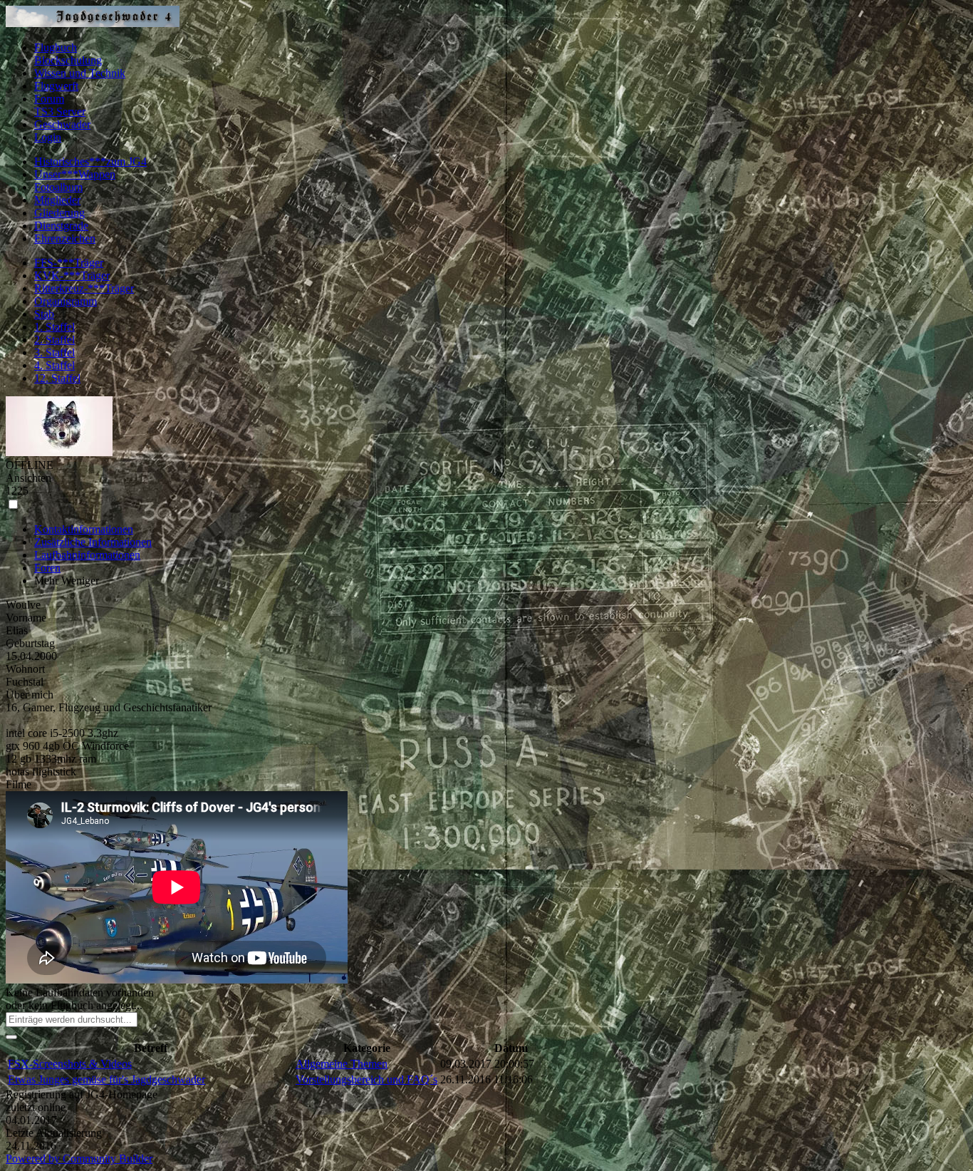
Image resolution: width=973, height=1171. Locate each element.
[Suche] (11, 1037)
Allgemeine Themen (341, 1064)
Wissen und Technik (79, 73)
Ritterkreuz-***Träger (84, 288)
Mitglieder (57, 200)
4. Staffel (54, 365)
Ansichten (28, 478)
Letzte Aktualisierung (54, 1133)
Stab (44, 314)
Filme (18, 784)
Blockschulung (68, 60)
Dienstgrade (61, 226)
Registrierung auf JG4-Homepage (81, 1094)
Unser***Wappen (74, 174)
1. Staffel (54, 327)
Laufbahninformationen (87, 555)
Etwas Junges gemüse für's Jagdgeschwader (106, 1079)
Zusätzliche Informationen (93, 542)
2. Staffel (54, 340)
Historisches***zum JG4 (90, 161)
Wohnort (25, 669)
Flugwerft (56, 86)
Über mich (29, 694)
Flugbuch (55, 47)
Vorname (26, 618)
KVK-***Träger (72, 275)
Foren (47, 568)
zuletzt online (36, 1107)
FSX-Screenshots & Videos (70, 1064)
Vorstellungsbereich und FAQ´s (366, 1079)
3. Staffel (54, 352)
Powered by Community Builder (79, 1158)
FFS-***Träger (68, 263)
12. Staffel (57, 378)
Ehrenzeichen (64, 238)
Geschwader (62, 124)
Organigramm (65, 301)
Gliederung (59, 213)
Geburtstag (30, 643)
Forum (49, 99)
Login (47, 137)
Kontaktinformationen (83, 529)
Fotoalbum (58, 187)
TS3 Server (59, 111)
